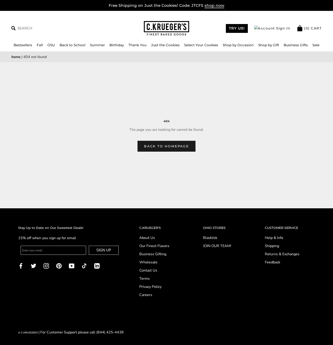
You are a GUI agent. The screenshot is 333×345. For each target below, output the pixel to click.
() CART (312, 28)
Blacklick (210, 237)
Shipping (272, 245)
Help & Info (274, 237)
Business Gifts (296, 45)
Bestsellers (23, 45)
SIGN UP (103, 250)
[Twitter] (33, 266)
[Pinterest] (59, 266)
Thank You (137, 45)
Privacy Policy (150, 286)
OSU (51, 45)
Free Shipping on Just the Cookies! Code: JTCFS (166, 5)
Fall (40, 45)
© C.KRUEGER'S (28, 332)
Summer (97, 45)
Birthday (116, 45)
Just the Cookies (165, 45)
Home (16, 56)
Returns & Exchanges (282, 254)
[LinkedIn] (97, 266)
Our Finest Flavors (154, 245)
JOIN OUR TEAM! (217, 245)
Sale (315, 45)
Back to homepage (166, 146)
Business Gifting (152, 254)
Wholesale (148, 262)
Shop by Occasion (238, 45)
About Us (147, 237)
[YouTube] (71, 266)
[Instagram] (46, 266)
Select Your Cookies (201, 45)
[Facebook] (21, 266)
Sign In (282, 28)
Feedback (272, 262)
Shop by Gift (268, 45)
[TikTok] (84, 266)
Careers (145, 294)
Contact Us (148, 270)
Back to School (72, 45)
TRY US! (237, 28)
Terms (144, 278)
